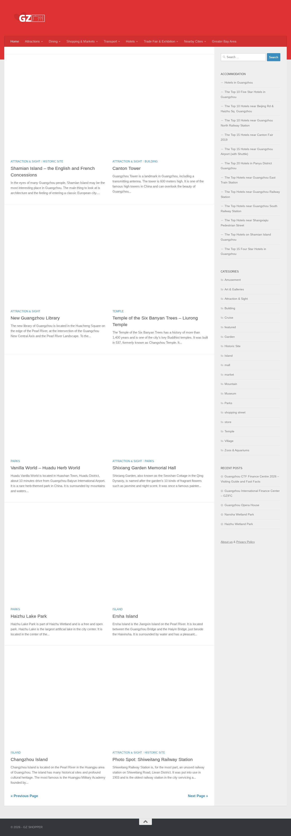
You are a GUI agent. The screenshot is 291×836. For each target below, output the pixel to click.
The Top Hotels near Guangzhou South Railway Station (249, 208)
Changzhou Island (29, 759)
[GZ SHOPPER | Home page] (30, 18)
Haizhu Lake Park (29, 616)
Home (14, 41)
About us (227, 542)
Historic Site (53, 161)
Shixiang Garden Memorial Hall (144, 467)
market (229, 374)
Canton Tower (126, 168)
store (228, 422)
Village (229, 441)
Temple (118, 311)
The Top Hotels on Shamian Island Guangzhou (246, 237)
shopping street (235, 412)
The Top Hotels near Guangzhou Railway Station (250, 194)
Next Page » (198, 796)
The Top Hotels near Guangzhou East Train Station (248, 180)
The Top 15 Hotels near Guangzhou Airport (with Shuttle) (247, 151)
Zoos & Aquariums (237, 450)
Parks (15, 461)
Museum (230, 393)
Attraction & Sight (25, 161)
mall (227, 365)
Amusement (233, 279)
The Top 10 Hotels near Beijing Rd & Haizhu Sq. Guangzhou (247, 108)
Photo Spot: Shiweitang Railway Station (152, 759)
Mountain (231, 384)
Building (151, 161)
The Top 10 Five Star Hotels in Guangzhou (243, 94)
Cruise (229, 317)
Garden (230, 336)
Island (117, 609)
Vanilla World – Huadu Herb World (45, 467)
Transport (110, 41)
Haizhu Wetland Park (239, 524)
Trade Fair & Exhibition (159, 41)
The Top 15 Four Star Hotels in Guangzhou (243, 251)
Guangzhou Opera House (242, 505)
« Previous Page (24, 796)
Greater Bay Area (224, 41)
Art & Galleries (234, 289)
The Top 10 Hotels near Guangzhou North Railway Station (247, 123)
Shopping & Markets (80, 41)
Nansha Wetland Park (239, 514)
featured (230, 327)
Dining (53, 41)
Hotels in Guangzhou (239, 82)
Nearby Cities (193, 41)
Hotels (130, 41)
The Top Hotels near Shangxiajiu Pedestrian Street (244, 223)
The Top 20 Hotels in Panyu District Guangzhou (246, 166)
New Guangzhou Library (35, 317)
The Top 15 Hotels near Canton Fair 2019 (247, 137)
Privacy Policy (245, 542)
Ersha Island (125, 616)
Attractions (32, 41)
